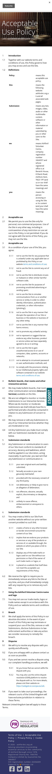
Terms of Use (15, 735)
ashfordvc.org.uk (25, 744)
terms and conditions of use (34, 264)
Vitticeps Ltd (27, 764)
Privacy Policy (25, 738)
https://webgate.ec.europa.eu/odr (30, 686)
